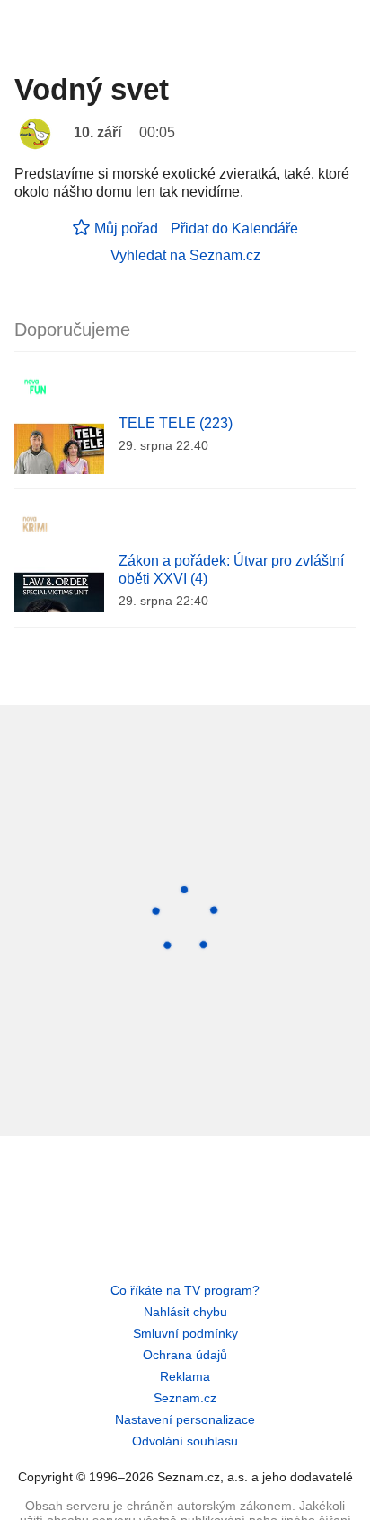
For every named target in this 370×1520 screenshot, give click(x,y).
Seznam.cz (185, 1398)
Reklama (185, 1376)
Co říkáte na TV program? (185, 1290)
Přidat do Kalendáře (234, 228)
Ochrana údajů (185, 1355)
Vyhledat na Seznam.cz (185, 255)
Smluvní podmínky (185, 1333)
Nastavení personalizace (185, 1419)
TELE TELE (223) (176, 423)
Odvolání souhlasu (185, 1441)
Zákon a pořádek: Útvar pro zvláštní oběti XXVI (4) (231, 569)
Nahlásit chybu (185, 1312)
